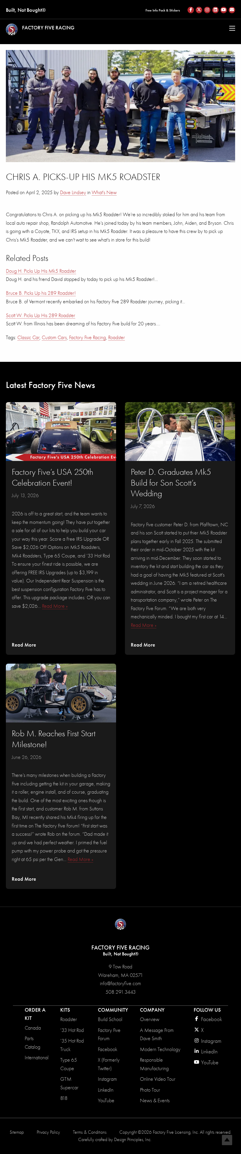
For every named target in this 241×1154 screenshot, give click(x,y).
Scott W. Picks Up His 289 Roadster (40, 315)
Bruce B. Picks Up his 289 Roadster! (41, 293)
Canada (33, 1028)
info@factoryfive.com (120, 983)
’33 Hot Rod (72, 1030)
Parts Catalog (32, 1042)
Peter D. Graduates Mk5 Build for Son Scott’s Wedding (171, 483)
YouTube (106, 1100)
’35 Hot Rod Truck (72, 1045)
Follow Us (207, 1010)
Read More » (55, 606)
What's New (104, 192)
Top (227, 1140)
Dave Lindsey (73, 192)
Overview (149, 1019)
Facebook (107, 1049)
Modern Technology (160, 1049)
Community (113, 1010)
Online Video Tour (157, 1079)
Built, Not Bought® (26, 10)
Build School (110, 1019)
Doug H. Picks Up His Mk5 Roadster (41, 271)
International (36, 1057)
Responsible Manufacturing (154, 1064)
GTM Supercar (69, 1083)
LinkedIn (105, 1090)
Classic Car (28, 337)
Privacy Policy (48, 1132)
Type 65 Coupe (68, 1064)
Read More (24, 645)
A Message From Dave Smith (157, 1034)
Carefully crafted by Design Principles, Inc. (114, 1139)
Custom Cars (54, 337)
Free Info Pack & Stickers (162, 10)
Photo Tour (150, 1090)
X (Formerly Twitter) (109, 1064)
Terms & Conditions (89, 1132)
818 (64, 1098)
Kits (65, 1010)
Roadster (116, 337)
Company (152, 1010)
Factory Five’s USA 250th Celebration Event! (52, 477)
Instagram (107, 1079)
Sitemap (17, 1132)
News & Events (155, 1100)
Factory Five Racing (87, 337)
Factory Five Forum (109, 1034)
